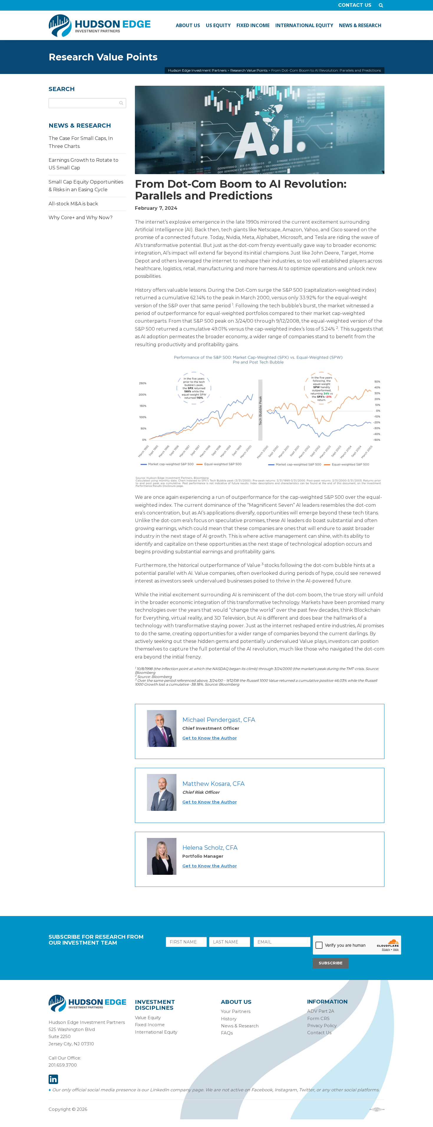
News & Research (240, 1026)
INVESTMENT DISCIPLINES (155, 1005)
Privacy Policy (322, 1025)
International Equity (156, 1032)
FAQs (227, 1033)
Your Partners (235, 1011)
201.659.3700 (63, 1065)
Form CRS (318, 1018)
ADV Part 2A (320, 1011)
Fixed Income (150, 1024)
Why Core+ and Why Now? (81, 217)
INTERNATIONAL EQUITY (304, 25)
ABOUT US (188, 25)
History (229, 1019)
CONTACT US (354, 5)
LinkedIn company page (176, 1090)
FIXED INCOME (253, 25)
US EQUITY (218, 25)
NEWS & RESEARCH (360, 25)
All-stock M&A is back (73, 204)
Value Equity (148, 1017)
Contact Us (319, 1032)
